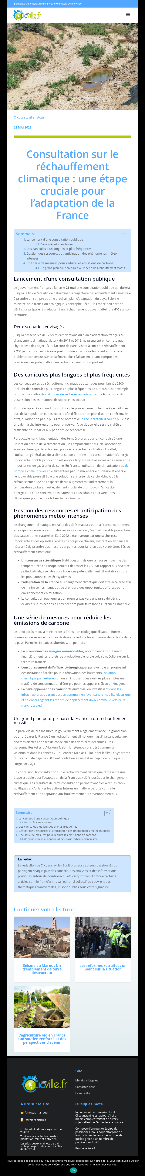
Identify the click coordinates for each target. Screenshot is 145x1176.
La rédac (25, 859)
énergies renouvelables (66, 651)
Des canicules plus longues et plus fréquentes (59, 249)
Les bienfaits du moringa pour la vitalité (41, 1130)
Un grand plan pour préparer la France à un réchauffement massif (83, 268)
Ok (73, 1170)
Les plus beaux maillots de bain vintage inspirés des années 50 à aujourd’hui (41, 1146)
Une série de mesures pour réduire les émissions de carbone (69, 263)
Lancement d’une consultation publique (54, 239)
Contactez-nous (85, 1087)
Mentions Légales (86, 1080)
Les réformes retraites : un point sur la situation (103, 949)
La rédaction (83, 1093)
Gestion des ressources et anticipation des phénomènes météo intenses (71, 255)
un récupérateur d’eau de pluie (102, 419)
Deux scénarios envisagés (57, 244)
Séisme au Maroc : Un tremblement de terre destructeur (42, 949)
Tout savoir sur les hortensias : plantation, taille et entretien (39, 1137)
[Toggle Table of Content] (123, 234)
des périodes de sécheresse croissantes (69, 394)
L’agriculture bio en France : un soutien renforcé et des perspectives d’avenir (42, 1019)
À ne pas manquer (37, 1112)
